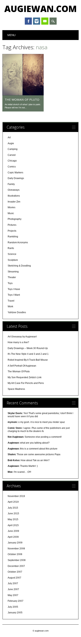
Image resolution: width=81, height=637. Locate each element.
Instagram (36, 21)
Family (11, 184)
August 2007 (14, 577)
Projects (12, 230)
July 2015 (13, 507)
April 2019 (13, 501)
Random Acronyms (18, 242)
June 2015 (13, 513)
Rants (11, 248)
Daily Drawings (16, 178)
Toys (10, 283)
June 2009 (13, 531)
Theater (12, 277)
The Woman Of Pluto (22, 99)
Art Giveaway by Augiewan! (22, 336)
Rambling (13, 236)
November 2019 (16, 496)
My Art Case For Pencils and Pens (26, 383)
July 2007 (13, 583)
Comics (12, 166)
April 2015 (13, 525)
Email (44, 21)
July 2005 (13, 606)
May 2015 (13, 519)
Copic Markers (15, 172)
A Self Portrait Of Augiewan (22, 365)
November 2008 (16, 548)
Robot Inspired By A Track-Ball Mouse (28, 359)
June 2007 (13, 589)
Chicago (12, 160)
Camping (12, 149)
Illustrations (14, 195)
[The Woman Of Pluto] (23, 94)
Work (10, 306)
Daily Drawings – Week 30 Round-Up (28, 348)
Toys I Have (14, 289)
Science (12, 254)
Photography (14, 219)
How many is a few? (18, 342)
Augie (11, 143)
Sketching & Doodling (19, 265)
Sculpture (13, 260)
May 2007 (13, 595)
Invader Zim (14, 201)
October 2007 (15, 571)
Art (9, 137)
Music (11, 213)
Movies (11, 207)
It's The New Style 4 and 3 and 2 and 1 (28, 354)
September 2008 (17, 560)
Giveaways (13, 189)
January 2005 (15, 612)
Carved (12, 155)
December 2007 (16, 566)
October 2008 (15, 554)
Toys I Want (14, 294)
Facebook (28, 21)
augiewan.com (40, 9)
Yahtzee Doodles (17, 312)
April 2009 (13, 537)
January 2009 (15, 542)
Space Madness (16, 389)
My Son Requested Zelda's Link (24, 377)
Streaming (13, 271)
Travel (11, 300)
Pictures (12, 225)
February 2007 (15, 601)
